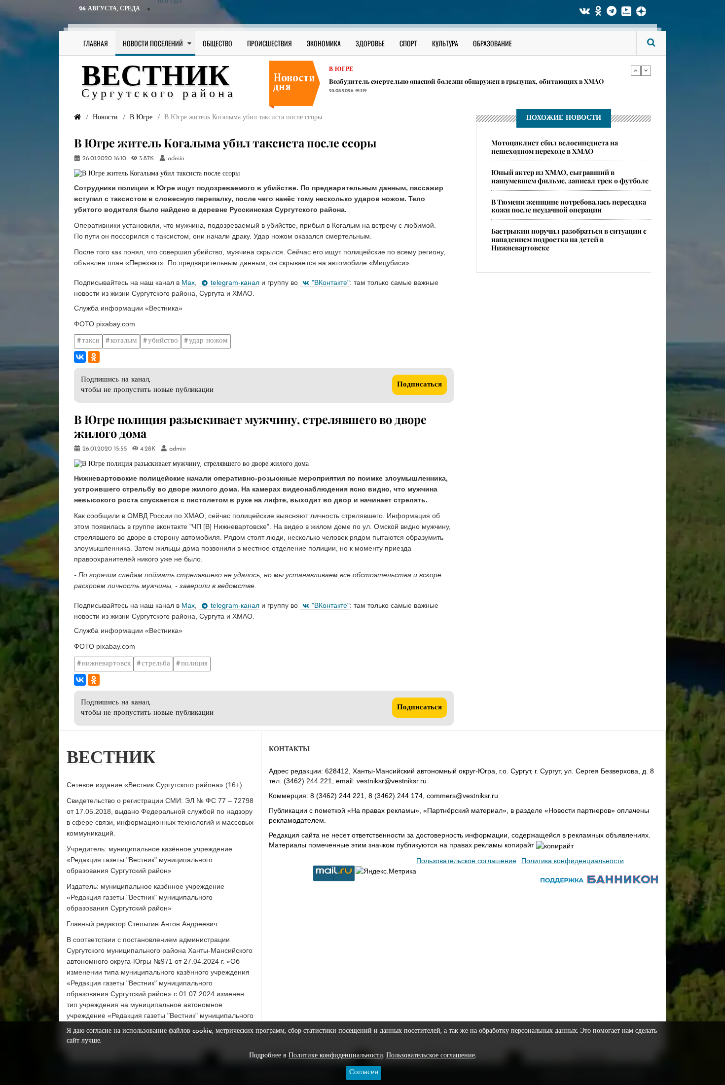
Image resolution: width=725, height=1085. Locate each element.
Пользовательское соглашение (466, 861)
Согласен (363, 1072)
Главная (95, 43)
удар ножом (208, 341)
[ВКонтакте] (80, 357)
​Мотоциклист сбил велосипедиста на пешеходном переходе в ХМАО (554, 147)
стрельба (156, 663)
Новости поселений (153, 43)
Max (188, 282)
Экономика (324, 43)
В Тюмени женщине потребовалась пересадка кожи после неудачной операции (568, 206)
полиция (194, 663)
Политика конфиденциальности (572, 861)
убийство (163, 341)
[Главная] (77, 117)
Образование (492, 43)
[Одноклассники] (94, 357)
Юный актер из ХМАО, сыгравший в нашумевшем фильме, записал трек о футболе (570, 176)
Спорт (408, 43)
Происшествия (269, 43)
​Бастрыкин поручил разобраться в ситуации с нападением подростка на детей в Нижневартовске (569, 240)
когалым (123, 341)
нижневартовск (106, 663)
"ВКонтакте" (331, 282)
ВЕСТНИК (155, 78)
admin (176, 159)
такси (91, 341)
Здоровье (370, 43)
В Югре (341, 70)
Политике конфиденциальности (336, 1055)
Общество (217, 43)
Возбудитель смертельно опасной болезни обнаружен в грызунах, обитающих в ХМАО (466, 81)
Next (646, 70)
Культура (445, 43)
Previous (636, 70)
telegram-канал (235, 282)
